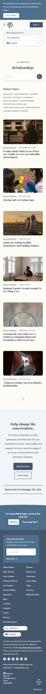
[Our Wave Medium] (25, 659)
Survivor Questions (13, 107)
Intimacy (17, 97)
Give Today (11, 15)
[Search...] (39, 76)
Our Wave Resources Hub (30, 647)
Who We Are (8, 572)
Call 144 (14, 522)
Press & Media (9, 590)
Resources (31, 572)
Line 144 (23, 516)
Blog (5, 599)
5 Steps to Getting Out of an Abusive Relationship (22, 384)
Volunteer (30, 576)
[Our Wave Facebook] (4, 659)
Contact (6, 604)
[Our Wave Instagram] (13, 659)
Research (7, 594)
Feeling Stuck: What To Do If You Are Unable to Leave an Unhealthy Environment (21, 154)
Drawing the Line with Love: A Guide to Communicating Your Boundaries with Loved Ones (19, 337)
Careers (29, 590)
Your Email (14, 552)
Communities (21, 94)
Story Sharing (27, 101)
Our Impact (8, 585)
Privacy (6, 617)
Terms (6, 613)
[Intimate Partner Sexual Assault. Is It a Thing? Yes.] (23, 270)
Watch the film (32, 594)
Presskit (6, 608)
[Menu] (4, 24)
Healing (7, 97)
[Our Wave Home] (10, 24)
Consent (33, 94)
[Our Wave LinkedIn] (21, 659)
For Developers (10, 622)
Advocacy (8, 94)
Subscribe (10, 559)
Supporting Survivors (15, 104)
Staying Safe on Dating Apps (18, 199)
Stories (29, 567)
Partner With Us (10, 581)
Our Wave (28, 97)
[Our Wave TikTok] (17, 659)
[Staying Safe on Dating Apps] (23, 181)
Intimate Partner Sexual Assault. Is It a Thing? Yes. (22, 290)
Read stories (23, 466)
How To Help (8, 576)
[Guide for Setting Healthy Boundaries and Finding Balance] (23, 224)
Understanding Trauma (15, 111)
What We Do (8, 567)
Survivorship (33, 107)
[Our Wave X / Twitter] (9, 659)
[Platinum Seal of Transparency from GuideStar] (9, 677)
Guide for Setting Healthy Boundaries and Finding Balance (21, 244)
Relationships (9, 148)
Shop (28, 585)
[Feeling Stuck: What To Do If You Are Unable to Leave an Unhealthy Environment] (23, 133)
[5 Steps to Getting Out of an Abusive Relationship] (23, 364)
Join (35, 25)
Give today (23, 475)
